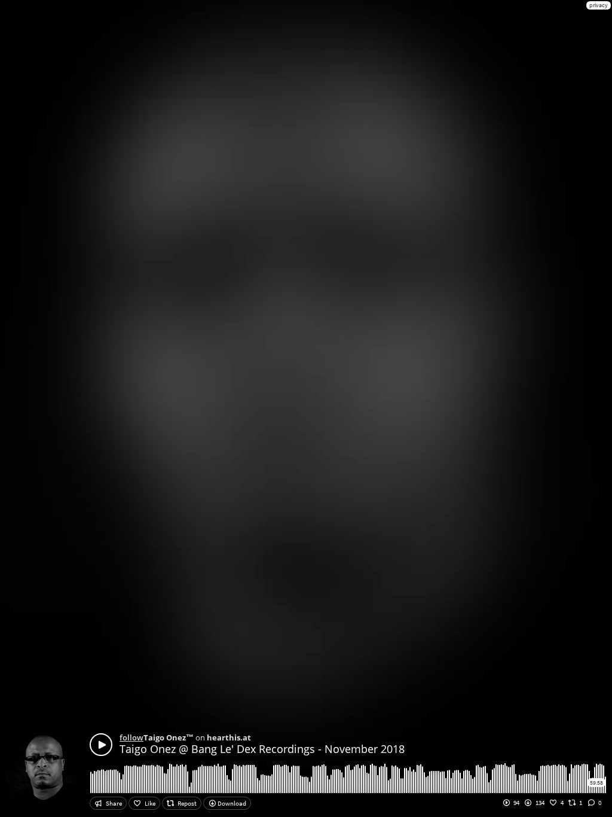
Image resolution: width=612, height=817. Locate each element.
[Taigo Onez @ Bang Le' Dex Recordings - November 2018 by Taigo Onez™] (101, 744)
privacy (598, 5)
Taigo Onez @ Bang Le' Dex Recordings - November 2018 (262, 749)
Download (231, 803)
